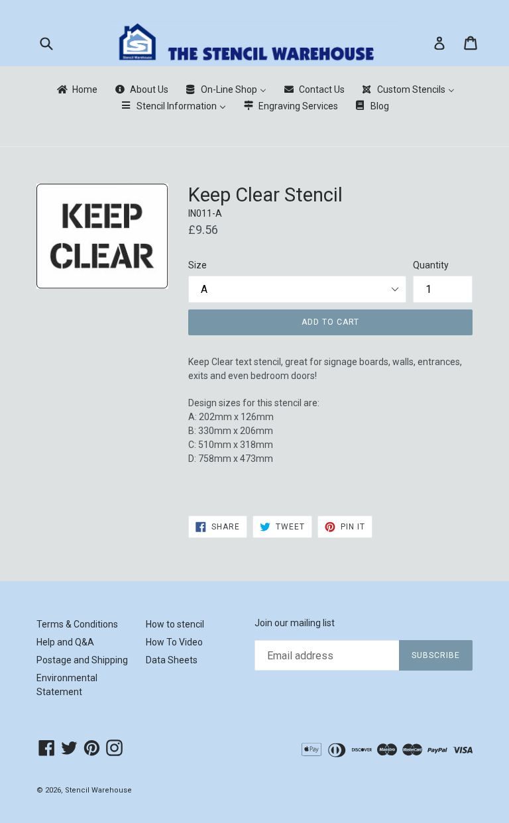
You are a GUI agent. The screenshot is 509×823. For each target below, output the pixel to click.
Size (197, 265)
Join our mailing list (294, 623)
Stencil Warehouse (98, 790)
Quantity (431, 265)
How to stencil (175, 624)
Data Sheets (172, 660)
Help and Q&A (65, 642)
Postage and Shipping (82, 660)
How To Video (174, 642)
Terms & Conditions (77, 624)
